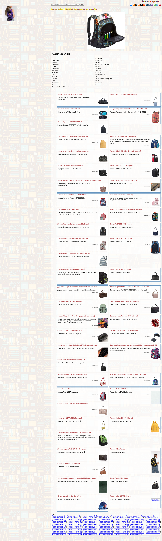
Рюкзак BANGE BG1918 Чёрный (122, 165)
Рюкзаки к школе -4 (103, 516)
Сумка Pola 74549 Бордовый (120, 269)
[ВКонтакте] (131, 5)
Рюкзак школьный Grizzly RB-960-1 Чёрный (126, 209)
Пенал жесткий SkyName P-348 (68, 109)
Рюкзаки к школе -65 (75, 531)
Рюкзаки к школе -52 (90, 528)
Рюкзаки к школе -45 (90, 526)
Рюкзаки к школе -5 (117, 516)
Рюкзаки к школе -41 (137, 524)
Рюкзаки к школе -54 (121, 528)
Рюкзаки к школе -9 (73, 517)
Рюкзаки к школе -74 (106, 533)
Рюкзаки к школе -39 (106, 524)
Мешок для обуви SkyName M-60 (69, 496)
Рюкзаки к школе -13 (135, 517)
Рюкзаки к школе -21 (153, 519)
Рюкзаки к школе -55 (137, 528)
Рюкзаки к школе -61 (121, 529)
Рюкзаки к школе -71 (59, 533)
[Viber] (152, 5)
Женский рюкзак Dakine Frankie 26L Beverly (73, 224)
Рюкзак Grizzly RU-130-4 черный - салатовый (74, 432)
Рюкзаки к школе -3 (88, 516)
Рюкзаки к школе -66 (90, 531)
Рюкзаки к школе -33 (121, 523)
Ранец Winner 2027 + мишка (67, 389)
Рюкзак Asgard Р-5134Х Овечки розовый (72, 238)
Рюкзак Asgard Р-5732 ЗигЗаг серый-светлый (74, 253)
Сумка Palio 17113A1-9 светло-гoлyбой (124, 94)
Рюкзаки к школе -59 (90, 529)
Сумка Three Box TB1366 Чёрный (69, 94)
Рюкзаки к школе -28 (153, 521)
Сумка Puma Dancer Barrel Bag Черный (124, 301)
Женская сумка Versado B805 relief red (124, 316)
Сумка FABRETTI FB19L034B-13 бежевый (72, 403)
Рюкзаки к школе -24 (90, 521)
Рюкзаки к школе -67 (106, 531)
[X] (136, 5)
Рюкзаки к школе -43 (59, 526)
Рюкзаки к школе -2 (73, 516)
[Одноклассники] (134, 5)
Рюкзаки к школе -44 (75, 526)
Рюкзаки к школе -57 (59, 529)
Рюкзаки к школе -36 (59, 524)
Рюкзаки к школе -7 (147, 516)
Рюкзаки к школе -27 (137, 521)
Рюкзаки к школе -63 (153, 529)
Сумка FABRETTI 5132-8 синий (121, 224)
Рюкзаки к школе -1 (58, 516)
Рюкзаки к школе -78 (59, 534)
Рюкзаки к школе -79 (75, 534)
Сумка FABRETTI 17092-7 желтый (69, 418)
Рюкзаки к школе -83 (137, 534)
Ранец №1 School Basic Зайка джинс (123, 136)
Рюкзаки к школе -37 (75, 524)
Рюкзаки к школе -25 (106, 521)
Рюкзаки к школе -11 (104, 517)
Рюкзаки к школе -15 (59, 519)
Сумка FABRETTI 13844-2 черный (69, 330)
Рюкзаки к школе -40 (121, 524)
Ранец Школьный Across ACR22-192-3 (71, 195)
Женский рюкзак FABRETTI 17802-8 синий (72, 122)
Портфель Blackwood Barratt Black (70, 165)
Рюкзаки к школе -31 (90, 523)
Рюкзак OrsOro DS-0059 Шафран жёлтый (72, 136)
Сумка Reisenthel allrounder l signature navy (73, 151)
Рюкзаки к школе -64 (59, 531)
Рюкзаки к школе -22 (59, 521)
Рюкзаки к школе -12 (120, 517)
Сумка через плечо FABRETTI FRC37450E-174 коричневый (79, 180)
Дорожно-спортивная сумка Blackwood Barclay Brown (77, 287)
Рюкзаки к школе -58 (75, 529)
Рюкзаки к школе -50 (59, 528)
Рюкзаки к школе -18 (106, 519)
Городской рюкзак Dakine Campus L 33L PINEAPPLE (129, 109)
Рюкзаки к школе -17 (90, 519)
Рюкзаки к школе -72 (75, 533)
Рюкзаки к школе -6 (132, 516)
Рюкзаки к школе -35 (153, 523)
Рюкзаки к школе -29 (59, 523)
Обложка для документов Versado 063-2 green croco (76, 478)
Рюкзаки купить (152, 1)
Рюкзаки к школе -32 (106, 523)
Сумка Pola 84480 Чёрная (119, 478)
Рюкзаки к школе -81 (106, 534)
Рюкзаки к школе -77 (153, 533)
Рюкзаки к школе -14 (151, 517)
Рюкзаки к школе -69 (137, 531)
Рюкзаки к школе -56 (153, 528)
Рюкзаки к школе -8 (58, 517)
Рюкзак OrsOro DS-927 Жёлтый (121, 418)
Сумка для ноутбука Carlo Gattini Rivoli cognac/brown (77, 345)
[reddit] (144, 5)
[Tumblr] (149, 5)
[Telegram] (157, 5)
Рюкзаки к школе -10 (88, 517)
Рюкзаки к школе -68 (121, 531)
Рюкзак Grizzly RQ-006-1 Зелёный (69, 301)
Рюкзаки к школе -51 (75, 528)
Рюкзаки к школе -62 (137, 529)
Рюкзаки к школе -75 (121, 533)
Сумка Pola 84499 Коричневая (68, 463)
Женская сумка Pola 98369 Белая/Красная (72, 374)
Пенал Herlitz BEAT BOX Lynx (120, 496)
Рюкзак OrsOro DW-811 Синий (121, 389)
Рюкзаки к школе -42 (153, 524)
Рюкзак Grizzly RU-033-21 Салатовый (71, 269)
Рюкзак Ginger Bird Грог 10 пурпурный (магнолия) (76, 316)
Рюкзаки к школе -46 (106, 526)
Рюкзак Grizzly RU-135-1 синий (121, 238)
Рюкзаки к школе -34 (137, 523)
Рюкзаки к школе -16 (75, 519)
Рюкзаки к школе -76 (137, 533)
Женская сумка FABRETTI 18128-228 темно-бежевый (129, 287)
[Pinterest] (160, 5)
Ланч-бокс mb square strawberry (121, 195)
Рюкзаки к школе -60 (106, 529)
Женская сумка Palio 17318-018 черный (71, 449)
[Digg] (141, 5)
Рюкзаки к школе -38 (90, 524)
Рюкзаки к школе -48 (137, 526)
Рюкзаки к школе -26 (121, 521)
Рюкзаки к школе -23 (75, 521)
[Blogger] (139, 5)
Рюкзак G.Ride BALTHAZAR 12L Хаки (123, 180)
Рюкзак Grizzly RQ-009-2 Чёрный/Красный (125, 151)
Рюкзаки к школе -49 (153, 526)
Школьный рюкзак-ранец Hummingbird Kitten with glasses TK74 (133, 345)
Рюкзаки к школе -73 (90, 533)
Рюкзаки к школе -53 (106, 528)
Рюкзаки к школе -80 (90, 534)
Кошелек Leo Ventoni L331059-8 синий (124, 330)
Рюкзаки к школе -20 (137, 519)
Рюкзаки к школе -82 (121, 534)
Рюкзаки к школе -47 (121, 526)
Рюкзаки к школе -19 (121, 519)
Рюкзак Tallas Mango (117, 449)
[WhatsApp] (155, 5)
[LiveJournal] (147, 5)
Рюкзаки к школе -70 (153, 531)
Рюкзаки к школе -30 (75, 523)
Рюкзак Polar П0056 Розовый (68, 209)
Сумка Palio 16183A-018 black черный (71, 360)
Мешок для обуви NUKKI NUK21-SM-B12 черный (128, 374)
